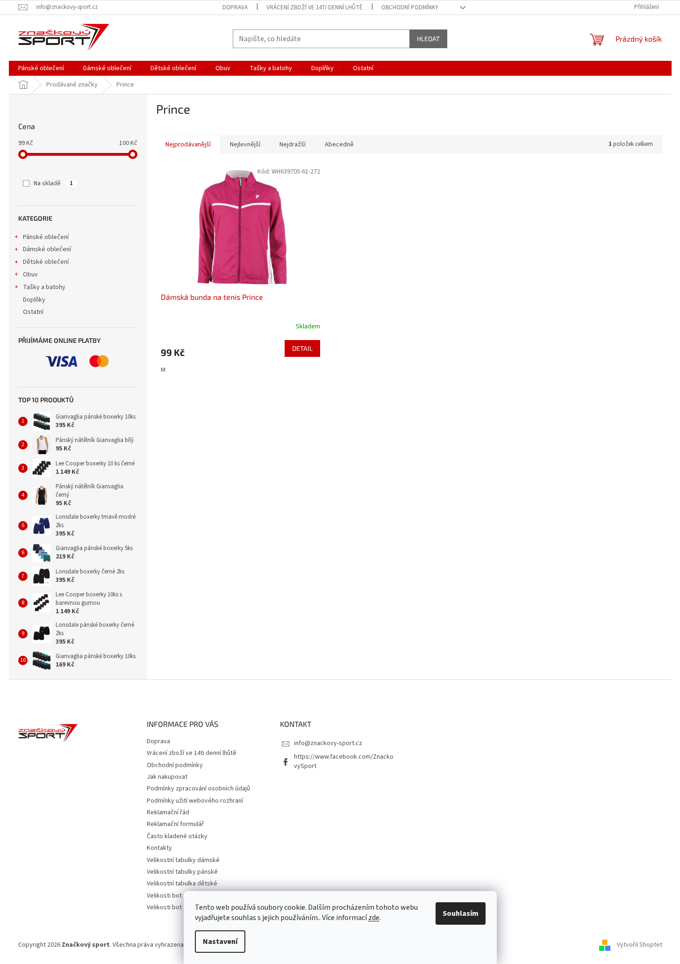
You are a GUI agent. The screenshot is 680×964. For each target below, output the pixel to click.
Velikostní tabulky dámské (183, 860)
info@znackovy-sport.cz (328, 743)
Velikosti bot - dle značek (182, 907)
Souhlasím (461, 913)
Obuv (30, 274)
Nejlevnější (245, 144)
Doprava (235, 7)
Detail (302, 348)
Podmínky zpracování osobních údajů (198, 788)
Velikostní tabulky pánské (182, 872)
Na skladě (53, 183)
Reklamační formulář (175, 824)
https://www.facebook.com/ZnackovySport (344, 761)
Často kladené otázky (177, 836)
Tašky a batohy (44, 287)
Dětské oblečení (46, 262)
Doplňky (34, 299)
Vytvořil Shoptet (639, 945)
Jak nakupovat (167, 777)
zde (373, 918)
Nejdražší (292, 144)
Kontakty (159, 848)
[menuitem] (41, 68)
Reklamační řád (168, 812)
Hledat (428, 39)
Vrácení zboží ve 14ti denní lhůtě (314, 7)
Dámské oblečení (47, 249)
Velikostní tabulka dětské (182, 883)
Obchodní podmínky (409, 7)
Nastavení (220, 941)
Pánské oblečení (46, 237)
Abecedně (339, 144)
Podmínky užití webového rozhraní (195, 800)
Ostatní (33, 312)
